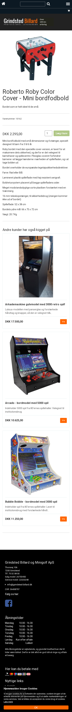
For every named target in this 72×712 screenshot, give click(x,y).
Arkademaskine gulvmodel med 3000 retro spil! (35, 304)
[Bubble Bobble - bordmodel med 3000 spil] (36, 465)
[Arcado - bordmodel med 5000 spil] (36, 367)
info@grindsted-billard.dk (19, 584)
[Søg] (48, 4)
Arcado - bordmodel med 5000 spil (26, 403)
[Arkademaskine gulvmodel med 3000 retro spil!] (36, 268)
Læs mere (8, 701)
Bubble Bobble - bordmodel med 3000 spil (31, 501)
